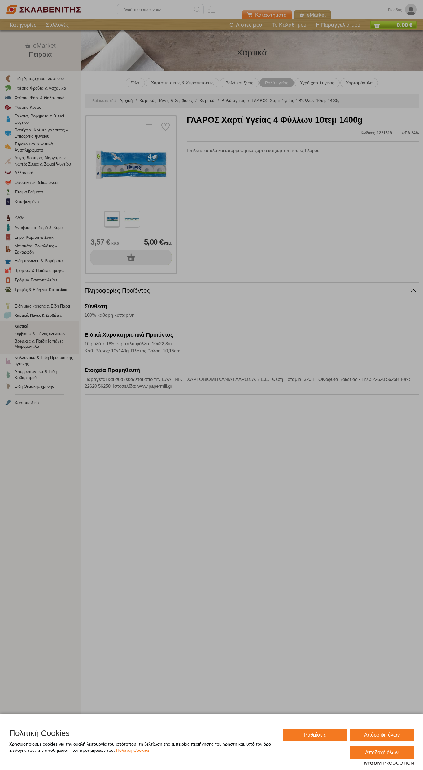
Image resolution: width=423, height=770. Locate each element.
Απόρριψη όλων (382, 734)
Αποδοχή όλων (382, 752)
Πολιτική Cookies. (133, 750)
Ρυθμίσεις (315, 734)
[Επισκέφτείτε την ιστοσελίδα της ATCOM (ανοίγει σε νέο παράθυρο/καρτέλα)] (389, 763)
